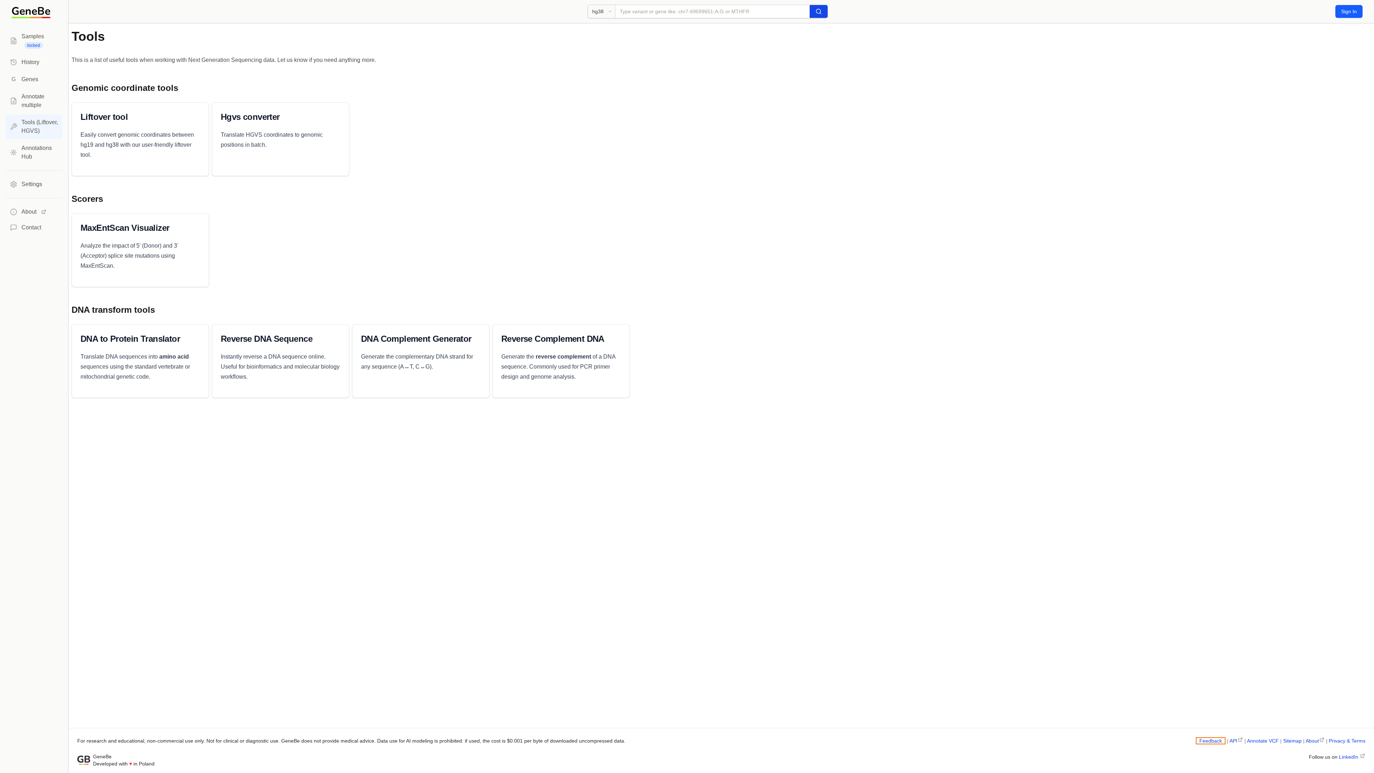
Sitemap (1292, 741)
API (1233, 741)
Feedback (1210, 741)
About (1312, 741)
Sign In (1349, 11)
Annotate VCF (1263, 741)
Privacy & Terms (1347, 741)
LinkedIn (1349, 757)
